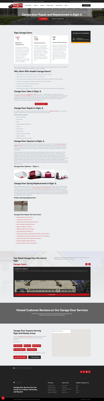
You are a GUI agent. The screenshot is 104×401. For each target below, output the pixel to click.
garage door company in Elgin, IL (26, 336)
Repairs (35, 5)
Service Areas (59, 5)
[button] (86, 264)
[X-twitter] (84, 372)
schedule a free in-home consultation (23, 95)
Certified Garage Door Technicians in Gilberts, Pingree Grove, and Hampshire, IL (33, 236)
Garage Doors (28, 5)
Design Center (50, 5)
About (66, 5)
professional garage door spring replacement (41, 187)
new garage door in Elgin (31, 94)
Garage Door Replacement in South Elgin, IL (25, 229)
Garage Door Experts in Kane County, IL (24, 217)
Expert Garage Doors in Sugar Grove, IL (24, 231)
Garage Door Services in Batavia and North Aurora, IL (27, 222)
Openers (42, 5)
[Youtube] (86, 372)
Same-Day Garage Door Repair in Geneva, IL (25, 224)
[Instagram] (89, 372)
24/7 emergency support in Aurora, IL (24, 219)
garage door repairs (54, 111)
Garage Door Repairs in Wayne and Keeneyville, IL (26, 243)
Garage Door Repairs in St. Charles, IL (24, 226)
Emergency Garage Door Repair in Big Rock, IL (26, 240)
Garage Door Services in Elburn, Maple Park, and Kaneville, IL (29, 238)
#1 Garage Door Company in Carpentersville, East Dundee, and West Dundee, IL (33, 233)
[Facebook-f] (81, 372)
